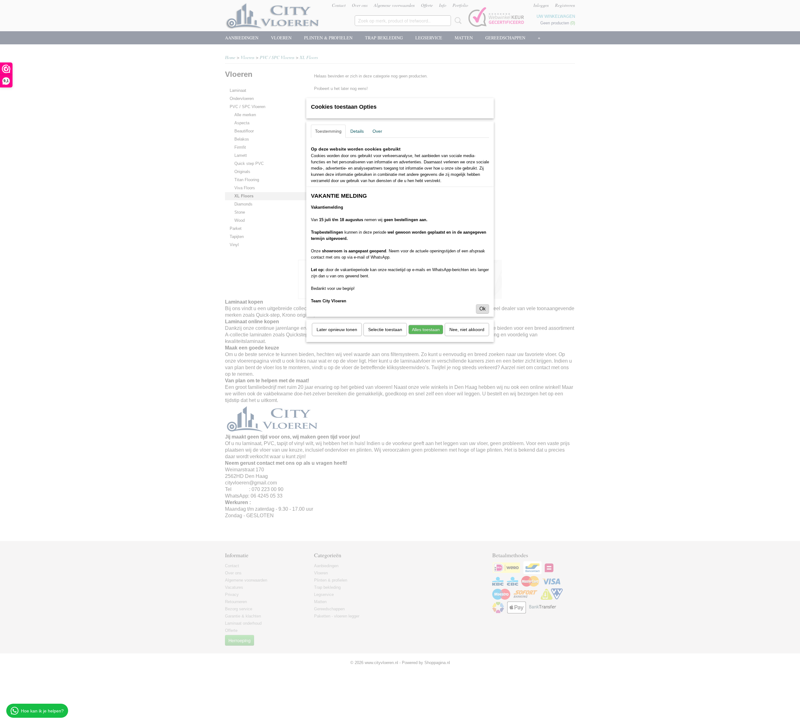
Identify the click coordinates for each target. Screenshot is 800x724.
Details (357, 131)
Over (377, 131)
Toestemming (328, 131)
